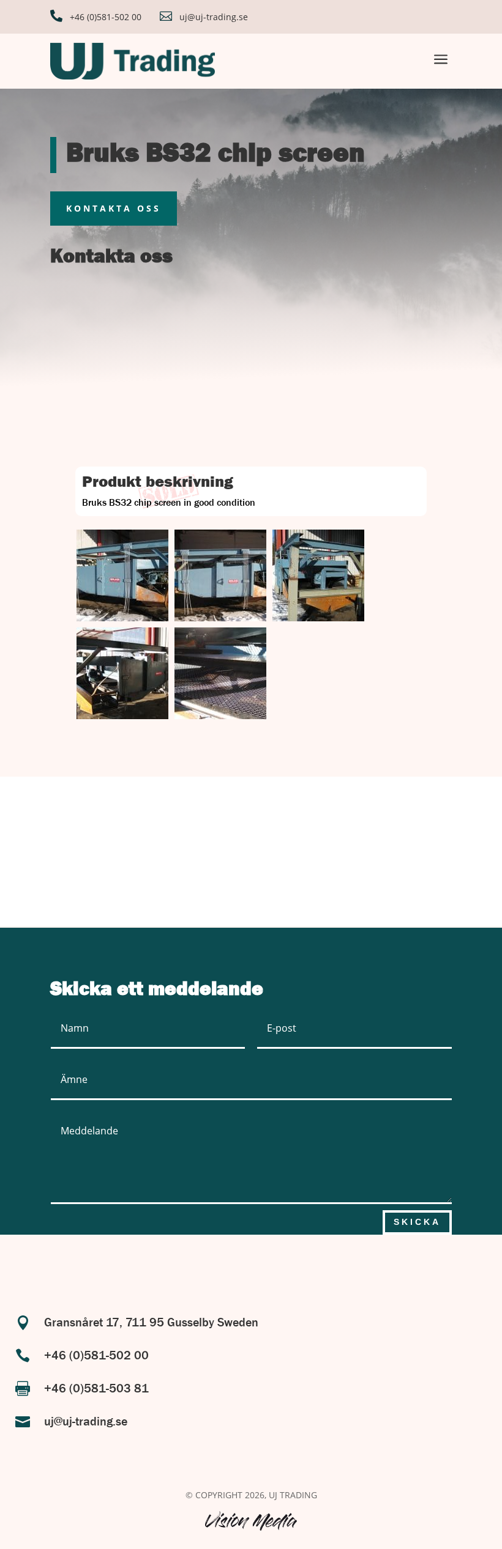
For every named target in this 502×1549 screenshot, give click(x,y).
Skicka (417, 1222)
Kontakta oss (113, 208)
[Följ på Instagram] (279, 1260)
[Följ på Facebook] (229, 1260)
